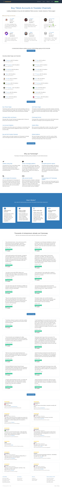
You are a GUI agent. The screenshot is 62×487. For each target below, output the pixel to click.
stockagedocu (42, 407)
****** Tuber (36, 60)
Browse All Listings (31, 50)
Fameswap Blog (34, 479)
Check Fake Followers (50, 478)
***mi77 (35, 78)
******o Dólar (7, 78)
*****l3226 (36, 92)
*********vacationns (8, 64)
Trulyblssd (12, 422)
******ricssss (7, 92)
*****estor (11, 32)
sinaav (41, 446)
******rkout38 (51, 32)
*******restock (36, 74)
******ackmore (7, 60)
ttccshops (12, 470)
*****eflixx (36, 87)
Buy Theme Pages (7, 107)
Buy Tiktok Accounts (6, 480)
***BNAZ (31, 32)
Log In (44, 1)
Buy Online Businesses (6, 482)
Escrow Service (19, 478)
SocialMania (13, 458)
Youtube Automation (50, 479)
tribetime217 (42, 435)
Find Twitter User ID (50, 481)
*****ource (7, 96)
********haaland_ (37, 96)
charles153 (42, 418)
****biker (6, 74)
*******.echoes (7, 83)
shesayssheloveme (14, 406)
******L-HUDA (36, 69)
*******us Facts (51, 18)
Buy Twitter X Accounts (6, 481)
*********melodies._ (8, 87)
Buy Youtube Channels (6, 479)
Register (48, 1)
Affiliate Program (20, 480)
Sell (52, 1)
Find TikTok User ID (50, 482)
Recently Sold (19, 479)
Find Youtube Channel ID (51, 480)
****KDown (31, 18)
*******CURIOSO (8, 69)
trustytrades (13, 435)
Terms (55, 485)
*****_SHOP (12, 18)
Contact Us (34, 478)
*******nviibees (37, 64)
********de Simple (37, 83)
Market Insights (34, 480)
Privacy (58, 485)
